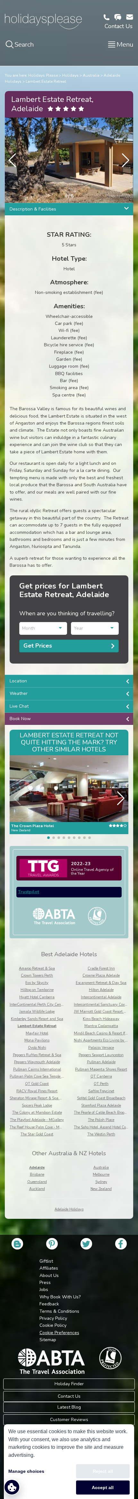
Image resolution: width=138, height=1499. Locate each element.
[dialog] (69, 1461)
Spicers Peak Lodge (37, 1105)
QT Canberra (101, 1076)
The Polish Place (101, 1120)
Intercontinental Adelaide (101, 997)
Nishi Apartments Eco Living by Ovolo (104, 1040)
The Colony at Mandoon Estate (37, 1112)
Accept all (103, 1487)
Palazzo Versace (101, 1047)
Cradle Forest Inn (101, 968)
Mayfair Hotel (37, 1033)
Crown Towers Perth (37, 975)
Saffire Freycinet (101, 1091)
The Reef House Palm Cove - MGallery (40, 1127)
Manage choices (26, 1471)
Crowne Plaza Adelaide (101, 975)
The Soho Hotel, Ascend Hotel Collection (105, 1127)
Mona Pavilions (36, 1040)
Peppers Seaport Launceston (101, 1055)
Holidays (70, 75)
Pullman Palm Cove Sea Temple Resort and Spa (48, 1076)
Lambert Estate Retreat (46, 81)
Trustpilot (28, 892)
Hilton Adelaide (101, 990)
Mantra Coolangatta (101, 1026)
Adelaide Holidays (69, 1209)
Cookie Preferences (59, 1333)
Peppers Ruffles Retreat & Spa (37, 1055)
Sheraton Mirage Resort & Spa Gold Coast (43, 1098)
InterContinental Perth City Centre (37, 1004)
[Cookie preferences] (12, 1487)
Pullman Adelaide (101, 1062)
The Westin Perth (101, 1134)
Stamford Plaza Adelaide (101, 1105)
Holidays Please (43, 75)
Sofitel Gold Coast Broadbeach (101, 1098)
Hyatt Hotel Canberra (37, 997)
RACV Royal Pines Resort (36, 1091)
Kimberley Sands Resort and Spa (37, 1019)
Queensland (37, 1182)
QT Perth (101, 1083)
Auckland (37, 1189)
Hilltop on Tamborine (37, 990)
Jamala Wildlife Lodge (37, 1011)
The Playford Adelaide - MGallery (37, 1120)
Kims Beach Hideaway (101, 1019)
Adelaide (37, 1167)
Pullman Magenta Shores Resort (101, 1069)
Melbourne (101, 1174)
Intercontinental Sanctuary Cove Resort (105, 1004)
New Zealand (101, 1189)
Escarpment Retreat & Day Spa (101, 982)
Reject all (103, 1471)
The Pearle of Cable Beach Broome (101, 1112)
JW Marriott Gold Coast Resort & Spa (104, 1011)
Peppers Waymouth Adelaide (37, 1062)
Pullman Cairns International (37, 1069)
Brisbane (37, 1174)
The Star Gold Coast (37, 1134)
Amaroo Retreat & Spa (37, 968)
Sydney (101, 1182)
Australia (91, 75)
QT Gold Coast (37, 1083)
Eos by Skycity (36, 982)
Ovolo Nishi (37, 1047)
